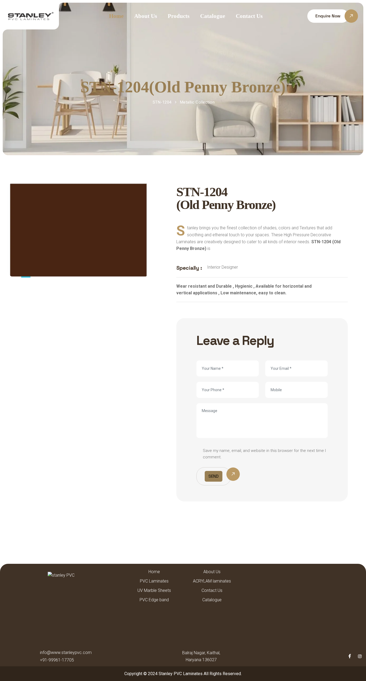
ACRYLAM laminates (212, 581)
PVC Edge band (154, 599)
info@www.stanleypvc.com (66, 652)
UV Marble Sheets (154, 590)
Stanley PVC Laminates (181, 673)
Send (213, 476)
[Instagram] (360, 656)
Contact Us (249, 16)
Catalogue (212, 16)
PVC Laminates (154, 581)
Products (178, 16)
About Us (145, 16)
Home (116, 16)
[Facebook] (350, 656)
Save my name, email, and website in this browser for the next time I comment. (264, 453)
